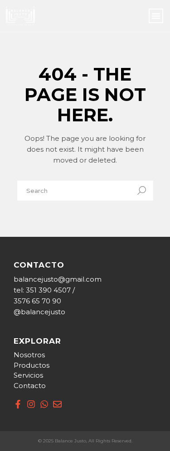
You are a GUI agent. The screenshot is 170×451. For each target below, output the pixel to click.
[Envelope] (57, 404)
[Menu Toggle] (156, 16)
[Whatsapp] (44, 404)
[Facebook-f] (18, 404)
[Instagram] (31, 404)
